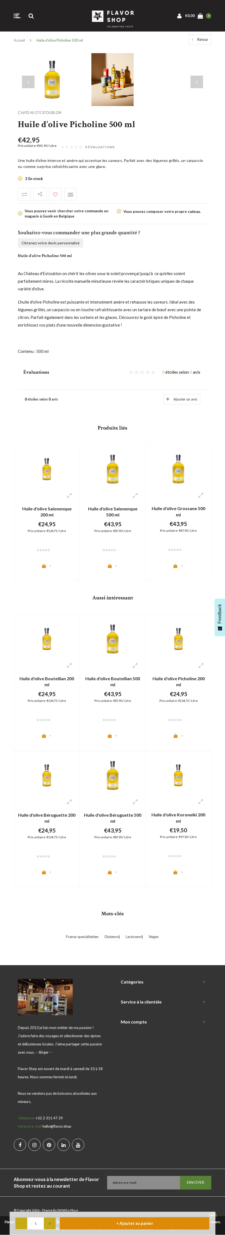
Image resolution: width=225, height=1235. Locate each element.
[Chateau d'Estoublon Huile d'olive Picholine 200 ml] (178, 638)
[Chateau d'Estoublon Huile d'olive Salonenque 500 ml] (112, 469)
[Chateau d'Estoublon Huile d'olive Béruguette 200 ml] (46, 775)
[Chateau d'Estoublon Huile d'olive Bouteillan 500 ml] (112, 638)
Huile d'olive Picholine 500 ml (59, 40)
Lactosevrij (134, 936)
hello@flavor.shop (57, 1126)
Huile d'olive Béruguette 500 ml (112, 818)
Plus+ (74, 1210)
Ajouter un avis (185, 399)
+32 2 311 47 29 (49, 1118)
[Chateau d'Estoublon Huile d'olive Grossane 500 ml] (178, 468)
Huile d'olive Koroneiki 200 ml (178, 818)
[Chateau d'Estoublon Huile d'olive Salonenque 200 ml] (46, 469)
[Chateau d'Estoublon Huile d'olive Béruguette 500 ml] (112, 775)
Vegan (154, 936)
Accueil (19, 40)
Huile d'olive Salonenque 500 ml (112, 512)
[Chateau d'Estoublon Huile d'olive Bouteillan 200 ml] (46, 638)
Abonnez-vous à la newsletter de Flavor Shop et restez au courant (56, 1182)
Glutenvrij (112, 936)
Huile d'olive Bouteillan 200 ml (46, 681)
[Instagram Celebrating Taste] (34, 1145)
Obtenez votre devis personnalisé (50, 243)
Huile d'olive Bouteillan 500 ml (112, 681)
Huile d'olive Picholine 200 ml (179, 681)
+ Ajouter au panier (134, 1223)
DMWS (62, 1210)
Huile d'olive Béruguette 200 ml (46, 818)
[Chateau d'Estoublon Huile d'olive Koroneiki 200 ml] (178, 775)
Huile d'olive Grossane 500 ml (178, 511)
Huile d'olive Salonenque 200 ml (47, 512)
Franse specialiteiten (82, 936)
